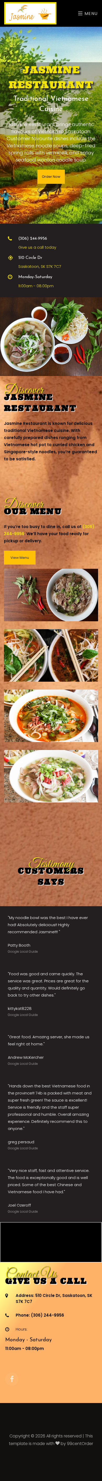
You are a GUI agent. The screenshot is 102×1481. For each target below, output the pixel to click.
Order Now (51, 176)
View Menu (19, 557)
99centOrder (80, 1444)
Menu (90, 14)
